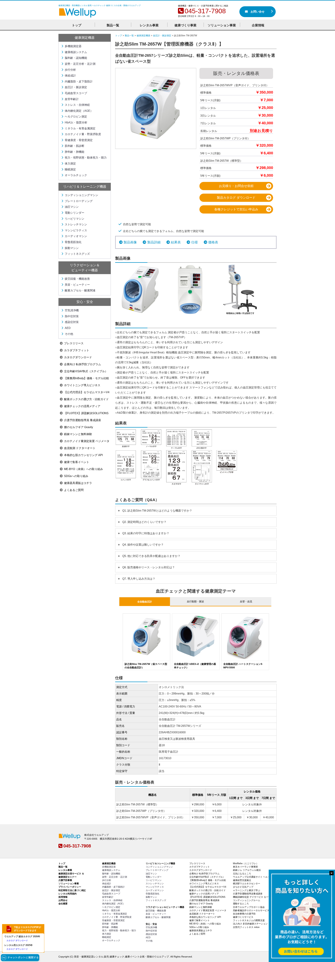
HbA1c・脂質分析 (76, 122)
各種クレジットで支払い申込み (236, 209)
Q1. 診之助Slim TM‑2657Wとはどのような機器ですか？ (157, 510)
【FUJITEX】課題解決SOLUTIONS (86, 413)
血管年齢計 (72, 99)
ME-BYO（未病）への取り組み (83, 469)
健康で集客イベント (76, 462)
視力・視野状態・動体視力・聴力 (86, 157)
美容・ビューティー (77, 284)
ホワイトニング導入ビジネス (82, 385)
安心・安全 (84, 302)
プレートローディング (79, 201)
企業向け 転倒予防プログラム (82, 364)
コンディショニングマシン (81, 195)
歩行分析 (70, 69)
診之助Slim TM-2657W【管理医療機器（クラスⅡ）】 (169, 44)
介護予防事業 (65, 880)
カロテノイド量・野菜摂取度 (83, 134)
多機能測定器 (73, 46)
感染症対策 (72, 322)
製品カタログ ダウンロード (236, 197)
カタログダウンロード (78, 357)
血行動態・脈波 (195, 601)
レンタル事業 (149, 25)
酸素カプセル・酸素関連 (80, 290)
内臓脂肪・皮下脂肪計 (79, 81)
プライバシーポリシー (69, 887)
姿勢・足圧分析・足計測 (80, 63)
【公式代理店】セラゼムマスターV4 (86, 392)
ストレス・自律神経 (77, 104)
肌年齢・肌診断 (74, 145)
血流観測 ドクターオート (79, 448)
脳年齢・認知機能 (76, 57)
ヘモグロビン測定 (76, 116)
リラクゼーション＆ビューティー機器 (165, 907)
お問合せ (63, 900)
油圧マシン (72, 206)
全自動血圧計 (144, 601)
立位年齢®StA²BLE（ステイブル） (86, 371)
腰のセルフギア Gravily (78, 427)
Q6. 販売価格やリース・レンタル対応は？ (148, 567)
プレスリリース (74, 343)
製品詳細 (154, 242)
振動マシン (72, 248)
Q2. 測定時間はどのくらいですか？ (144, 521)
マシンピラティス (76, 230)
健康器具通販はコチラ (78, 483)
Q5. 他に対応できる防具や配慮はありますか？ (151, 556)
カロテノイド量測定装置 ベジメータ (86, 441)
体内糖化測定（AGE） (79, 110)
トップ (76, 25)
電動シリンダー (74, 212)
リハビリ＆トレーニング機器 (84, 186)
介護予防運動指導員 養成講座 (82, 420)
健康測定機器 (85, 37)
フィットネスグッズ (77, 253)
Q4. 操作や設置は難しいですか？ (143, 544)
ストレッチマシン (76, 224)
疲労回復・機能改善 (77, 278)
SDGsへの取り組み (76, 476)
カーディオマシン (76, 236)
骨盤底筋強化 (73, 242)
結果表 (176, 242)
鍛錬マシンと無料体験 (78, 434)
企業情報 (258, 25)
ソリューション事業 (222, 25)
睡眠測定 (70, 169)
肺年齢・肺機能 (74, 151)
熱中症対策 (72, 316)
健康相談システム (76, 52)
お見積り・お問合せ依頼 (236, 186)
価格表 (213, 242)
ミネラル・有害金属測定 (80, 128)
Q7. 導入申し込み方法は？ (138, 578)
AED (68, 327)
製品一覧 (63, 866)
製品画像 (130, 242)
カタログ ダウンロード (17, 940)
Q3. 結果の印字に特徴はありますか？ (145, 533)
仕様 (194, 242)
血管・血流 (246, 601)
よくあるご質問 (74, 490)
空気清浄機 (72, 310)
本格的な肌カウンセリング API (83, 455)
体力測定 (70, 163)
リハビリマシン (74, 218)
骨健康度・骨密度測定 (79, 140)
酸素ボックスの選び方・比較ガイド (86, 399)
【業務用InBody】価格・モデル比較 (86, 378)
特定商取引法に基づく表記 (72, 890)
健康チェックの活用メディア (82, 406)
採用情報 (63, 897)
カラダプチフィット (76, 350)
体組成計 (70, 75)
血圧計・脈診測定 (76, 87)
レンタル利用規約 (67, 893)
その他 (69, 333)
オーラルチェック (76, 175)
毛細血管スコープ (76, 93)
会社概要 (63, 903)
